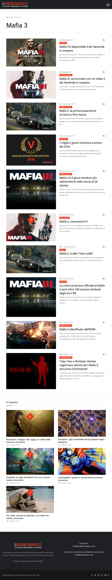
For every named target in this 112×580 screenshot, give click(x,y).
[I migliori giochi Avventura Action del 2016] (31, 150)
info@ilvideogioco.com (84, 555)
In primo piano (66, 75)
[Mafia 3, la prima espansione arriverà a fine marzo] (31, 117)
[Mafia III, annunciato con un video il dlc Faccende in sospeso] (31, 85)
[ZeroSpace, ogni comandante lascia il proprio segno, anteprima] (82, 423)
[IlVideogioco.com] (15, 4)
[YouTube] (98, 575)
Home (10, 17)
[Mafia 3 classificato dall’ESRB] (31, 335)
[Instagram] (101, 575)
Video (63, 250)
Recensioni (65, 218)
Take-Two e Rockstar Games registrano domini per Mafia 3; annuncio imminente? (79, 365)
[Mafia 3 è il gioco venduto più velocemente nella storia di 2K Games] (31, 189)
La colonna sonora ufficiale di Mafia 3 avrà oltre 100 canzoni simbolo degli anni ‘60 (82, 289)
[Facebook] (92, 575)
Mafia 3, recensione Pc (73, 221)
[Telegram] (105, 575)
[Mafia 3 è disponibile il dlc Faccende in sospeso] (31, 52)
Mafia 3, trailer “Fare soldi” (76, 253)
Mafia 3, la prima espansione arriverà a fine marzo (77, 112)
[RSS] (108, 575)
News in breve (66, 107)
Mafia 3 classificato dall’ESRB (77, 329)
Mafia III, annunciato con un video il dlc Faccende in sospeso (82, 80)
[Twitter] (95, 575)
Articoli (63, 43)
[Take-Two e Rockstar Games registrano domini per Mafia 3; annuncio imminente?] (31, 371)
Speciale (64, 139)
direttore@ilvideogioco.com (84, 546)
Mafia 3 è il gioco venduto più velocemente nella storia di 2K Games (78, 181)
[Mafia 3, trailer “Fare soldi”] (31, 259)
